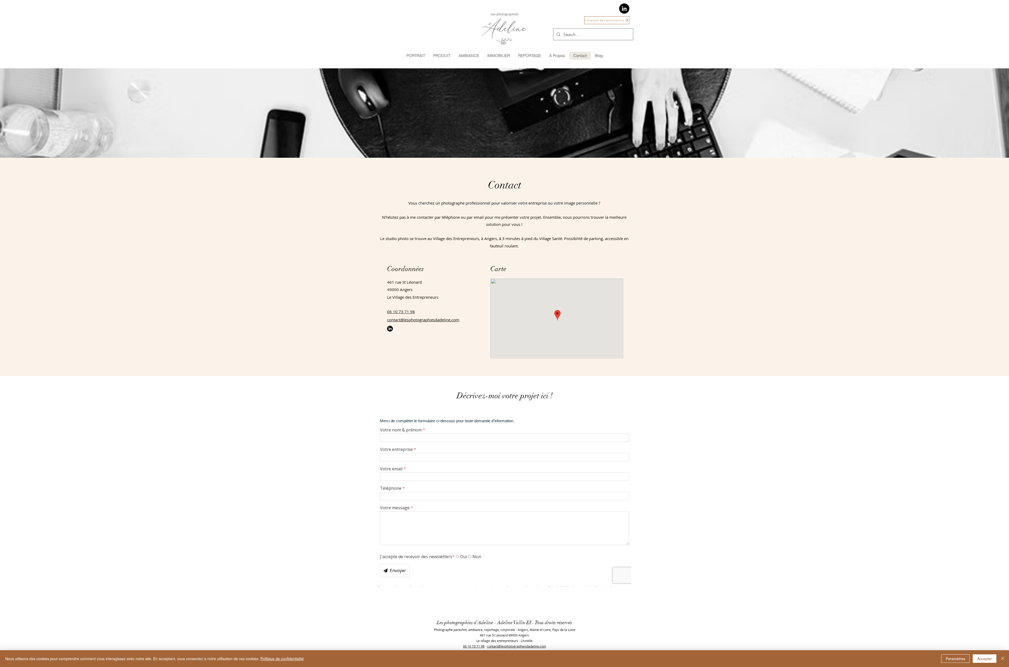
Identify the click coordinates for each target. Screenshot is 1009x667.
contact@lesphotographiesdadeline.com (423, 319)
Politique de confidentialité (282, 658)
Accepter (984, 658)
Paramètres (955, 658)
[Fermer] (1003, 658)
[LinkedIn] (624, 8)
